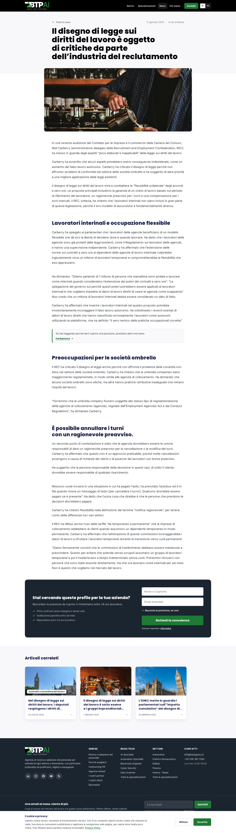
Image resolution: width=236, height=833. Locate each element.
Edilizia (156, 763)
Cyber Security (128, 768)
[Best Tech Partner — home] (37, 6)
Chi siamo (175, 5)
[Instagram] (36, 776)
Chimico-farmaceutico (164, 759)
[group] (118, 695)
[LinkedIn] (28, 776)
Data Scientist (128, 772)
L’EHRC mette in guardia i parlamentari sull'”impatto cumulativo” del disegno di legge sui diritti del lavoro (159, 705)
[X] (59, 776)
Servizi (130, 5)
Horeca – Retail (160, 772)
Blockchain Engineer (131, 763)
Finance (157, 768)
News (162, 5)
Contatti (191, 5)
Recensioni (94, 784)
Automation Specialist (132, 759)
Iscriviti (203, 804)
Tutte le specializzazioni (133, 777)
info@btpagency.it (194, 754)
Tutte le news (63, 22)
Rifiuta (183, 822)
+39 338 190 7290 (194, 759)
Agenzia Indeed (97, 771)
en (208, 5)
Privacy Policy (93, 827)
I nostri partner (96, 775)
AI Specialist (127, 754)
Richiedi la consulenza (172, 620)
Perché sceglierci (98, 762)
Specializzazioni (147, 5)
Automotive (159, 754)
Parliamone (63, 338)
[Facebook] (43, 776)
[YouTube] (51, 776)
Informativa (166, 628)
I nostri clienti (95, 780)
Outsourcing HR (97, 766)
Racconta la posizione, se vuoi (162, 610)
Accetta (202, 822)
